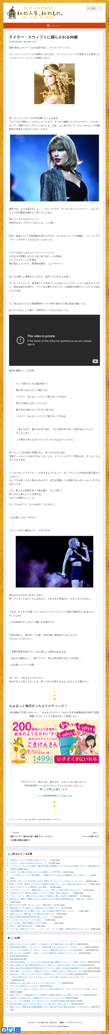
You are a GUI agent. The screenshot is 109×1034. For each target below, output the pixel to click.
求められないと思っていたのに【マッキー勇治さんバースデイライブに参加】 (42, 974)
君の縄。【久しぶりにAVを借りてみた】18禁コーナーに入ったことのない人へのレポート (47, 881)
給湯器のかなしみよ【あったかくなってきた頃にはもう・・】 (35, 983)
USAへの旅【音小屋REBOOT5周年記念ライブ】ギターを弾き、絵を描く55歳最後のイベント (48, 968)
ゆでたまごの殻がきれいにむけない (24, 986)
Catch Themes (63, 1026)
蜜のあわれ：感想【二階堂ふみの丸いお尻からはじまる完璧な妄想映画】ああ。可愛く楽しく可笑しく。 (53, 899)
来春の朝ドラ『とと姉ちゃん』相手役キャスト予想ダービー (35, 907)
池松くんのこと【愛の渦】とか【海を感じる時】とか (32, 913)
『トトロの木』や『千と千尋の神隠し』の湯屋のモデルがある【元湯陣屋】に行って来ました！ (49, 875)
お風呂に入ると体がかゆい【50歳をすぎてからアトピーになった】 (37, 998)
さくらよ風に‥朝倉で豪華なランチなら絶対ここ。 (31, 923)
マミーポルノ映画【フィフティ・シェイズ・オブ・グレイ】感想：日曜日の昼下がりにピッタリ (49, 928)
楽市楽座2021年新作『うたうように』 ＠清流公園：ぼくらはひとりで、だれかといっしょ (47, 947)
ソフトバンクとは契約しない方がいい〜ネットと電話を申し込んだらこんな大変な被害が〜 (47, 950)
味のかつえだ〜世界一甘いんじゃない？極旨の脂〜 (31, 904)
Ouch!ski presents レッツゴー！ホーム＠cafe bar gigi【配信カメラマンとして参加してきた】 (48, 962)
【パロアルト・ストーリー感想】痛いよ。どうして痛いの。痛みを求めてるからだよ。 (46, 890)
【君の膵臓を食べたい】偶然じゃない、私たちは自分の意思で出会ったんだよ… (43, 910)
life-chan (27, 41)
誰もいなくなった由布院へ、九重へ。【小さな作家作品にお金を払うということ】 (44, 953)
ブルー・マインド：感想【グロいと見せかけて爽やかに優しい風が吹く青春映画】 (44, 896)
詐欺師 (12, 956)
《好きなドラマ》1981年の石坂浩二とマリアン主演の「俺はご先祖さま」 (40, 893)
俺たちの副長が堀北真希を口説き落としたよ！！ (30, 916)
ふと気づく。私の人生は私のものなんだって (28, 863)
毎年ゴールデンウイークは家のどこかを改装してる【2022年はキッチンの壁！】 (43, 944)
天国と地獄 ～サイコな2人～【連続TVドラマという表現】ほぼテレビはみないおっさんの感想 (49, 971)
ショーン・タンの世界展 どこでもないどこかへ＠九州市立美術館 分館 (39, 1000)
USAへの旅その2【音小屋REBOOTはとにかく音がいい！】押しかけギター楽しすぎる (45, 965)
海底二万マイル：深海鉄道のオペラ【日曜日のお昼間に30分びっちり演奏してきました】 (47, 995)
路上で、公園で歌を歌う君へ (22, 926)
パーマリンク (56, 819)
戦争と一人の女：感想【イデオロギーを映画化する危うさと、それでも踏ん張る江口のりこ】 (48, 884)
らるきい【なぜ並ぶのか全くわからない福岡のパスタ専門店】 (35, 872)
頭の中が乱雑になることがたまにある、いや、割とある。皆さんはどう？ (40, 1003)
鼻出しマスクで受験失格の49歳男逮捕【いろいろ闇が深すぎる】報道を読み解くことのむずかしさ (50, 1006)
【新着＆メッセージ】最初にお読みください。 (29, 860)
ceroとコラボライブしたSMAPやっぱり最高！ (29, 887)
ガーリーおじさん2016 (27, 819)
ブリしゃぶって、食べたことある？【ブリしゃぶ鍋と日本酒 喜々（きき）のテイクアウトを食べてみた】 (54, 989)
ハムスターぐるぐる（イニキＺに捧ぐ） (26, 919)
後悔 (11, 959)
